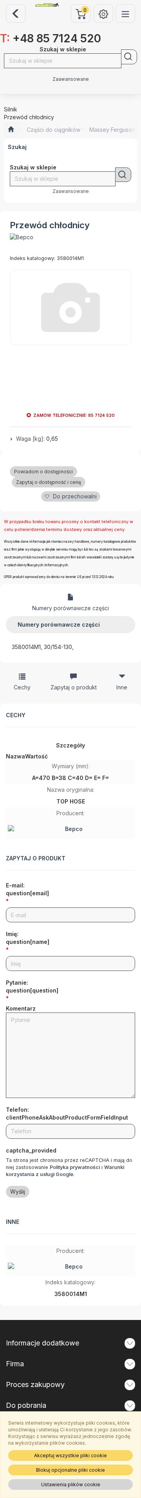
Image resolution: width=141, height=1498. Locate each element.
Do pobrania (26, 1405)
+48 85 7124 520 (50, 38)
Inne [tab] (121, 687)
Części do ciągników (53, 129)
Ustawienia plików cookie (70, 1484)
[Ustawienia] (103, 13)
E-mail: (27, 889)
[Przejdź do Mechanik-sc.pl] (11, 129)
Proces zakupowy (35, 1384)
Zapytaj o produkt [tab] (74, 687)
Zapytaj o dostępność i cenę (48, 482)
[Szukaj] (129, 56)
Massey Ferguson (112, 129)
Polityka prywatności (75, 1167)
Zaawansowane (70, 79)
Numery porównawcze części (70, 608)
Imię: (27, 938)
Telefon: (67, 1113)
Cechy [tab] (22, 687)
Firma (15, 1364)
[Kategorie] (125, 13)
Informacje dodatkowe (42, 1343)
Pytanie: (32, 986)
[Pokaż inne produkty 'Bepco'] (21, 237)
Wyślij (17, 1191)
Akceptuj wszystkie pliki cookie (70, 1455)
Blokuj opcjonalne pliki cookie (70, 1470)
